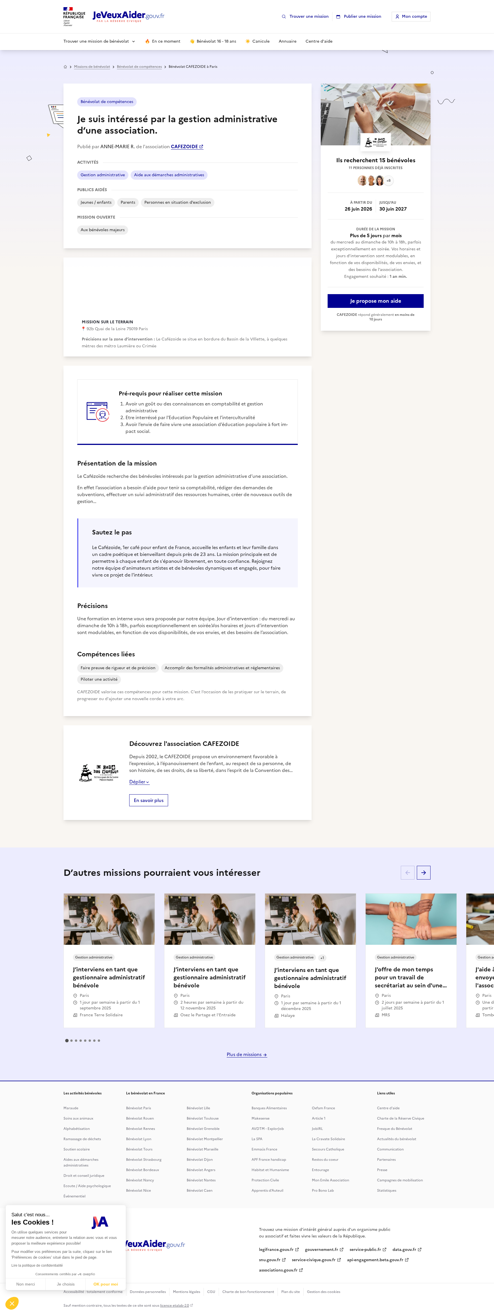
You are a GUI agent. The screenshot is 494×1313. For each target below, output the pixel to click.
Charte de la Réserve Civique (400, 1118)
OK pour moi (105, 1284)
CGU (211, 1291)
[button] (12, 1303)
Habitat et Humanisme (270, 1170)
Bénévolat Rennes (140, 1128)
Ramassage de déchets (82, 1139)
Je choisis (66, 1284)
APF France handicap (269, 1159)
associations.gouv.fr (278, 1270)
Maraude (70, 1108)
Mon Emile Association (330, 1180)
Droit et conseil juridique (83, 1175)
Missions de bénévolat (92, 66)
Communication (390, 1149)
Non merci (25, 1284)
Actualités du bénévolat (396, 1139)
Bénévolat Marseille (202, 1149)
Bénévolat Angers (201, 1170)
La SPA (257, 1139)
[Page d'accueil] (128, 17)
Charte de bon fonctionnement (248, 1291)
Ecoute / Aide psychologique (87, 1186)
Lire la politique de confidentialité (37, 1266)
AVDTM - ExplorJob (268, 1128)
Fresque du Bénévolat (394, 1128)
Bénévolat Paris (138, 1108)
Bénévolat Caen (199, 1190)
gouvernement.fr (321, 1250)
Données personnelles (148, 1291)
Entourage (320, 1170)
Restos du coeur (325, 1159)
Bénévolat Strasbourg (144, 1159)
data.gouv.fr (404, 1250)
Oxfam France (323, 1108)
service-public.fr (365, 1250)
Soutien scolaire (76, 1149)
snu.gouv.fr (269, 1260)
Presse (382, 1170)
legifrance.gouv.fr (276, 1250)
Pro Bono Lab (323, 1190)
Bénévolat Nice (138, 1190)
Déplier (137, 781)
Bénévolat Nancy (140, 1180)
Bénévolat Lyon (138, 1139)
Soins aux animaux (78, 1118)
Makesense (261, 1118)
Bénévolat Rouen (140, 1118)
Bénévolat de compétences (139, 66)
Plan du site (290, 1291)
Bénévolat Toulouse (203, 1118)
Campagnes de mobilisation (400, 1180)
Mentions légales (186, 1291)
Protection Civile (265, 1180)
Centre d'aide (388, 1108)
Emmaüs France (264, 1149)
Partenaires (386, 1159)
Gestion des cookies (323, 1291)
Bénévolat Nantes (201, 1180)
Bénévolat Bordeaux (142, 1170)
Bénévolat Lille (198, 1108)
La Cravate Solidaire (328, 1139)
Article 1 (319, 1118)
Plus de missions (245, 1054)
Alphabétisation (76, 1128)
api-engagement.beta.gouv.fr (375, 1260)
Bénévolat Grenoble (203, 1128)
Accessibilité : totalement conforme (93, 1291)
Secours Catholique (328, 1149)
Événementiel (74, 1196)
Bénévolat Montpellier (205, 1139)
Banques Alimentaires (269, 1108)
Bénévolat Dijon (200, 1159)
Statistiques (386, 1190)
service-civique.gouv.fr (314, 1260)
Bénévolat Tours (139, 1149)
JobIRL (317, 1128)
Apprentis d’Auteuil (267, 1190)
